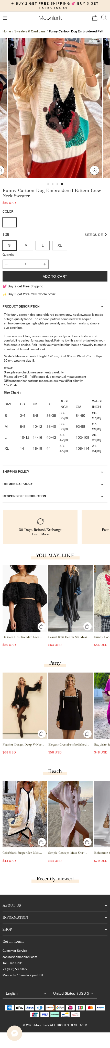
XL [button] (60, 245)
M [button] (26, 245)
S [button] (9, 245)
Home (7, 31)
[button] (4, 17)
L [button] (43, 245)
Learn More (40, 534)
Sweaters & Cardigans (30, 31)
